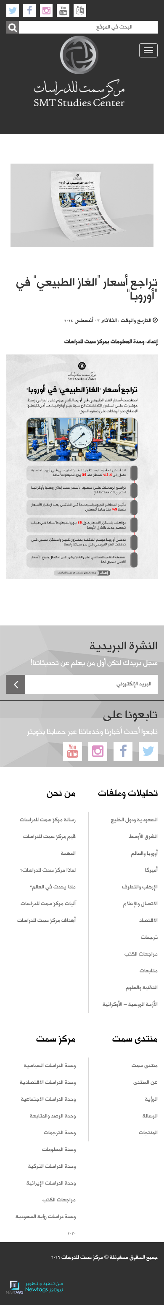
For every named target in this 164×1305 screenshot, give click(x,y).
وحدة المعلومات (59, 1150)
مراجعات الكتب (141, 954)
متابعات (149, 971)
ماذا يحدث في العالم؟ (53, 887)
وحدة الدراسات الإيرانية (51, 1183)
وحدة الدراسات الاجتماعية (48, 1099)
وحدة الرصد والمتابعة (53, 1116)
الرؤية (151, 1099)
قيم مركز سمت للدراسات (49, 837)
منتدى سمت (145, 1066)
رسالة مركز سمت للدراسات (48, 820)
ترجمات (149, 938)
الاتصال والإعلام (140, 904)
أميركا (151, 870)
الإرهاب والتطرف (140, 887)
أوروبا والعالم (144, 854)
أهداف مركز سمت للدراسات (46, 921)
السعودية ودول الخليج (134, 820)
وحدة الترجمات (60, 1133)
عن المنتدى (145, 1083)
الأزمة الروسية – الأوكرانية (130, 1005)
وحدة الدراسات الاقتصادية (48, 1083)
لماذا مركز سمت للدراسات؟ (48, 870)
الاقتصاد (148, 921)
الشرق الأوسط (143, 837)
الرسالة (150, 1116)
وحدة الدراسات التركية (52, 1167)
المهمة (68, 854)
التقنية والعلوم (142, 988)
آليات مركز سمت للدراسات (48, 904)
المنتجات (148, 1133)
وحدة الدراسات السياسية (50, 1066)
